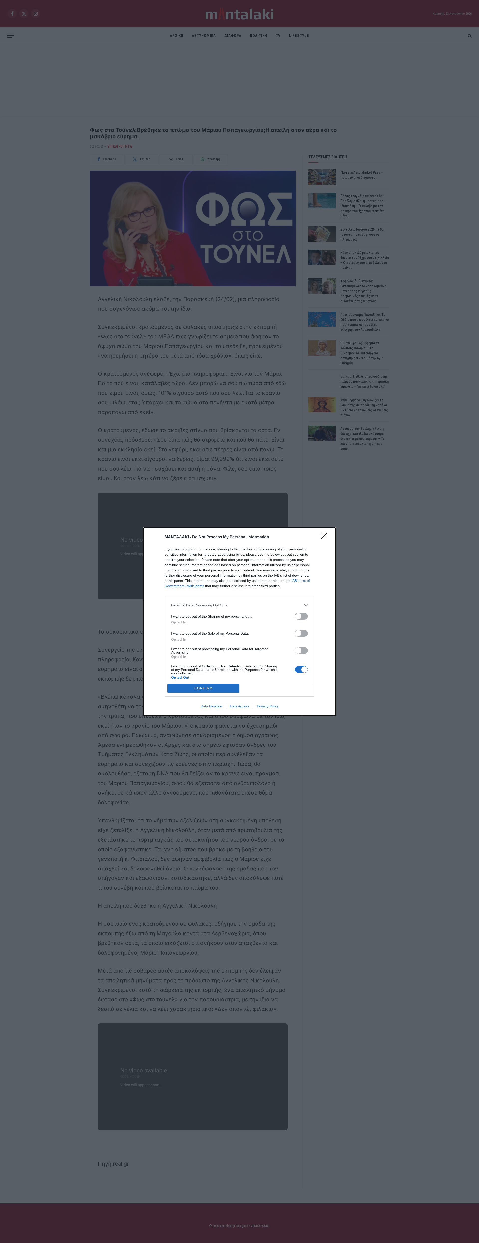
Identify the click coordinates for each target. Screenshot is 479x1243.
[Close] (326, 537)
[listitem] (239, 605)
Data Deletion (211, 706)
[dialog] (239, 622)
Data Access (239, 706)
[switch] (301, 616)
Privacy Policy (268, 706)
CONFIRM (203, 688)
